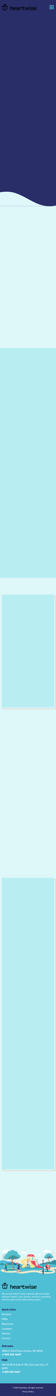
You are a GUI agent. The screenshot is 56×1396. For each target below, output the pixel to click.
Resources (7, 1323)
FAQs (5, 1319)
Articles (6, 1333)
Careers (6, 1338)
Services (6, 1314)
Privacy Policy (28, 1391)
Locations (7, 1328)
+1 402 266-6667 (11, 1354)
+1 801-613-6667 (11, 1372)
